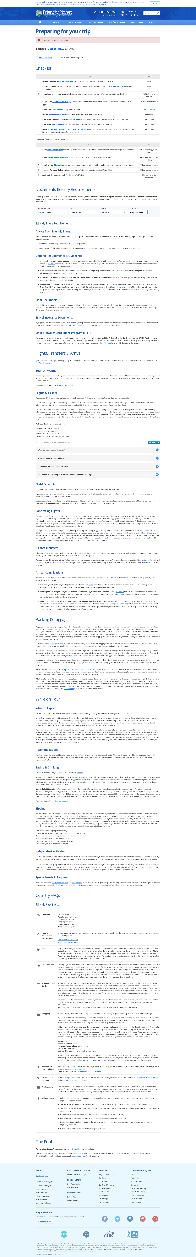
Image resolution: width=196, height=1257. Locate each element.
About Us (153, 22)
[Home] (40, 22)
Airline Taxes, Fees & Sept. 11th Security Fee (99, 1249)
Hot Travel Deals (73, 1184)
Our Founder (103, 1181)
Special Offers (74, 1180)
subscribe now (44, 1222)
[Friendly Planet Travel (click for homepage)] (54, 13)
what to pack (110, 669)
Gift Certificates (72, 1200)
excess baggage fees (135, 1249)
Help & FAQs (137, 22)
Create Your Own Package (76, 1174)
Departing (102, 208)
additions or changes (62, 102)
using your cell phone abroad (147, 1078)
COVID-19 (132, 208)
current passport (65, 81)
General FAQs (135, 1185)
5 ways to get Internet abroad (75, 1080)
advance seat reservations (59, 157)
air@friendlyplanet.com (44, 363)
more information (123, 287)
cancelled (106, 533)
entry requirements (117, 86)
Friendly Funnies (104, 1202)
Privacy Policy (101, 5)
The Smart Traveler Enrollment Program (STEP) (70, 129)
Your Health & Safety (138, 1192)
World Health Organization (68, 942)
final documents (75, 119)
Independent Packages (44, 1196)
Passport (72, 208)
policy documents (59, 124)
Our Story (102, 1178)
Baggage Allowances (58, 644)
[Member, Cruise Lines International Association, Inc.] (109, 1234)
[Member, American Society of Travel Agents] (64, 1234)
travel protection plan (76, 325)
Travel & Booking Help (141, 1170)
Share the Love (74, 1192)
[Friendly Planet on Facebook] (105, 1218)
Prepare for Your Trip (138, 1188)
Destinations (53, 22)
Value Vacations (41, 1193)
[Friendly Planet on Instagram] (130, 1218)
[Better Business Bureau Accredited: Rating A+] (132, 1234)
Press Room (103, 1195)
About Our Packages (43, 1203)
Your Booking (135, 1178)
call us (90, 585)
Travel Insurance (136, 1199)
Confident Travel (117, 22)
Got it (155, 3)
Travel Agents (136, 1202)
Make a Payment (137, 1181)
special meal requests (60, 801)
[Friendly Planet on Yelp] (155, 1218)
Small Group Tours (42, 1189)
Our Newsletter (72, 1187)
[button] (154, 442)
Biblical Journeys (41, 1200)
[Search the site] (158, 13)
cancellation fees (79, 1156)
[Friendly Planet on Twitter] (117, 1218)
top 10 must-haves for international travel (79, 669)
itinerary (80, 773)
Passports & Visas (137, 1195)
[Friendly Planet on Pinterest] (143, 1218)
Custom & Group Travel (78, 1170)
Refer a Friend (72, 1197)
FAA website (68, 689)
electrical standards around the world (86, 1071)
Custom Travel (96, 22)
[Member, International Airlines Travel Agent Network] (86, 1234)
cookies (73, 5)
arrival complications (66, 385)
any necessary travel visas (60, 114)
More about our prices (88, 1251)
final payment (58, 109)
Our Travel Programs (106, 1185)
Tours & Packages (74, 22)
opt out (85, 5)
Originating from (44, 208)
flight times (59, 165)
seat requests (77, 883)
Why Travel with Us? (106, 1174)
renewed (51, 264)
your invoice (150, 109)
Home (39, 1170)
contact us (145, 560)
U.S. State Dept (135, 248)
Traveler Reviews (105, 1188)
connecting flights (55, 149)
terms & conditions (74, 1149)
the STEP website (106, 343)
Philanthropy (103, 1199)
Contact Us (135, 1174)
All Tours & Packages (43, 1186)
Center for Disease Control (68, 940)
